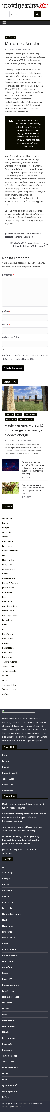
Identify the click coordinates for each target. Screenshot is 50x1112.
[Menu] (4, 23)
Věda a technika (9, 671)
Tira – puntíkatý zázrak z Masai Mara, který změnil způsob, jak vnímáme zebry (33, 489)
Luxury (5, 624)
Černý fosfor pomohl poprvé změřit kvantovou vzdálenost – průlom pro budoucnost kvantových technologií (33, 468)
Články (19, 415)
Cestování (9, 415)
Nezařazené (7, 634)
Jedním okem (10, 37)
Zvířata (5, 694)
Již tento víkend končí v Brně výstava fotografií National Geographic (23, 235)
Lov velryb (7, 620)
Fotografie (7, 564)
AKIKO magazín (24, 49)
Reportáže (7, 652)
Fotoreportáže (30, 415)
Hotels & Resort (9, 772)
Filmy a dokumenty (10, 550)
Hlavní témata (11, 420)
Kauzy (5, 597)
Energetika (7, 546)
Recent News (8, 647)
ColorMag (6, 1106)
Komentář (8, 274)
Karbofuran (7, 592)
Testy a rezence (9, 661)
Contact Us (7, 790)
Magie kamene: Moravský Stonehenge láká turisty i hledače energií (24, 430)
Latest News (8, 610)
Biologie (5, 522)
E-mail (6, 324)
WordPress (19, 1106)
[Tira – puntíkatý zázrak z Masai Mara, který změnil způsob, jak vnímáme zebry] (10, 491)
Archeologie (7, 518)
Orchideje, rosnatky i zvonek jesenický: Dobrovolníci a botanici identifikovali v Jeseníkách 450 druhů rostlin (21, 840)
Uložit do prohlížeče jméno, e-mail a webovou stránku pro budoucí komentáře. (25, 357)
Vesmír (5, 675)
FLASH (5, 555)
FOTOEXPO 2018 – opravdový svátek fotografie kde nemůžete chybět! (27, 244)
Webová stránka (10, 337)
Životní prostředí (9, 689)
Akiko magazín (24, 1103)
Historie (6, 573)
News (4, 629)
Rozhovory (7, 657)
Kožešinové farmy (10, 606)
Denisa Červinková (24, 440)
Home (5, 755)
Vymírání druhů (9, 684)
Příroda (5, 643)
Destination (7, 541)
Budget (5, 527)
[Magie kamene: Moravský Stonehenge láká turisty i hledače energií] (25, 398)
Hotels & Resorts (10, 583)
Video (4, 680)
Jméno (6, 311)
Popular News (8, 638)
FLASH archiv (8, 559)
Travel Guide (8, 666)
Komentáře (7, 601)
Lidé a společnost (26, 420)
